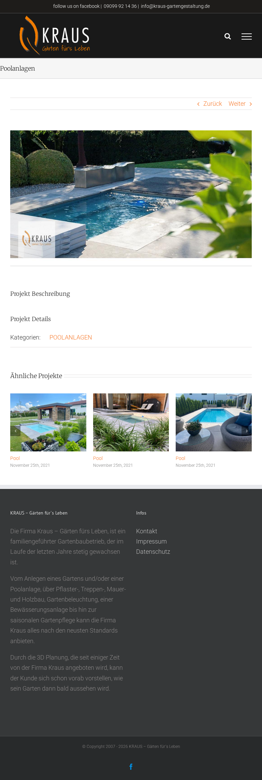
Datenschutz (153, 551)
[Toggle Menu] (246, 36)
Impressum (151, 541)
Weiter (237, 103)
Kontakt (146, 531)
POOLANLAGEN (70, 337)
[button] (15, 431)
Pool (15, 458)
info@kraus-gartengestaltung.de (175, 6)
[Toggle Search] (227, 36)
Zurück (212, 103)
